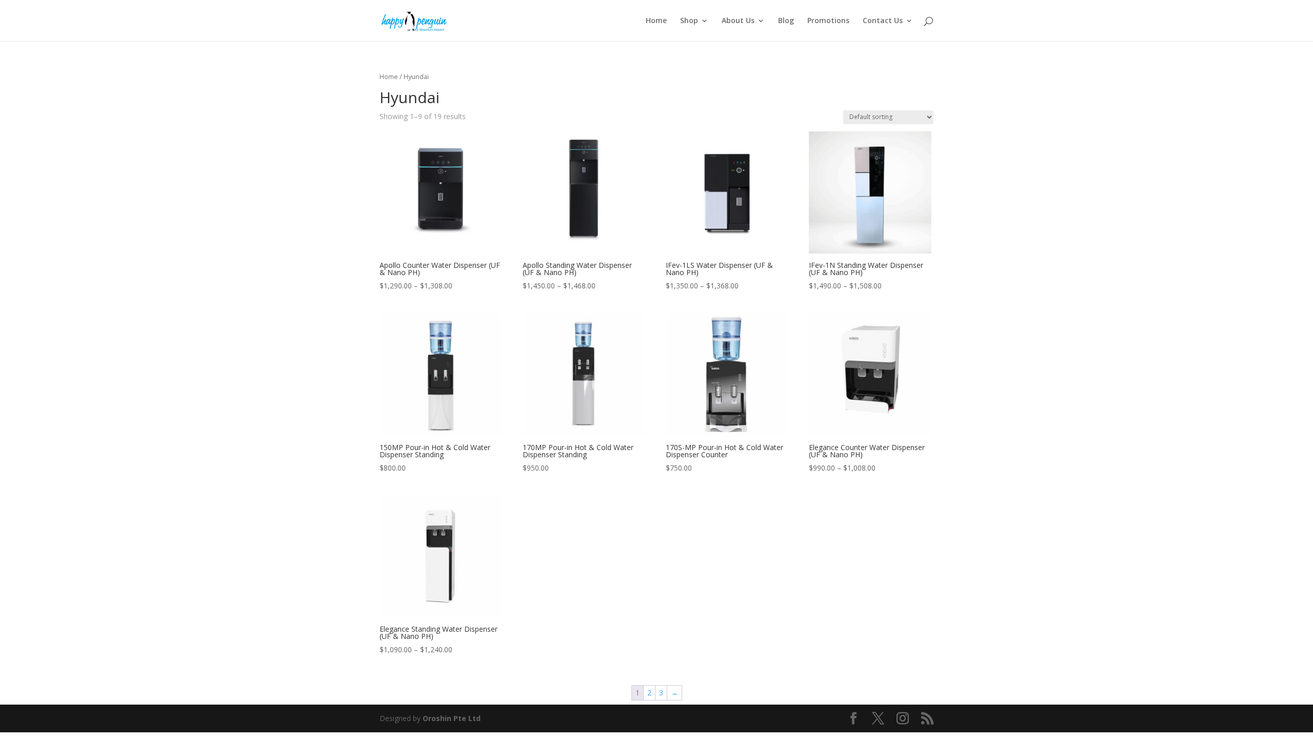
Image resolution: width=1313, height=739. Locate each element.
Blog (786, 21)
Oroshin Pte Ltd (452, 718)
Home (656, 21)
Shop (689, 21)
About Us (738, 21)
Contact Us (883, 21)
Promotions (828, 21)
